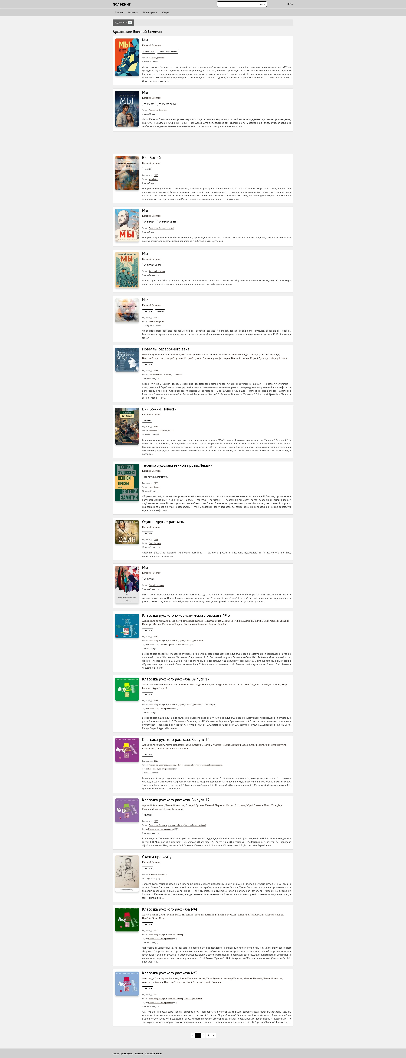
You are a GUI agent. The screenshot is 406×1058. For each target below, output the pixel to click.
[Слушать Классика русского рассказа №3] (127, 983)
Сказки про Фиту (156, 856)
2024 (156, 317)
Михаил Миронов (152, 809)
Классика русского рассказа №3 (169, 972)
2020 (156, 761)
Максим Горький (184, 914)
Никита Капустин (156, 321)
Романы (147, 169)
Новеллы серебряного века (165, 349)
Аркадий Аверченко (153, 620)
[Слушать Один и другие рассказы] (127, 532)
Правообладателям (153, 1053)
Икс (145, 299)
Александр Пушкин (231, 978)
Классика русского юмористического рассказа (168, 644)
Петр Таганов (155, 543)
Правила (139, 1053)
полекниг (122, 4)
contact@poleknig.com (123, 1053)
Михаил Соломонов (158, 874)
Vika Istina (153, 179)
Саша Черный (271, 620)
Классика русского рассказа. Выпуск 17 (176, 679)
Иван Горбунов (173, 620)
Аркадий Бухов (239, 744)
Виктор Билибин (218, 624)
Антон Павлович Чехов (155, 684)
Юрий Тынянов (212, 982)
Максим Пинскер (175, 934)
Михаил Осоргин (211, 354)
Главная (119, 12)
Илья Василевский (193, 620)
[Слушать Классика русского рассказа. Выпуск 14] (127, 750)
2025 (156, 175)
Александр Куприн (199, 684)
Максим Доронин (156, 58)
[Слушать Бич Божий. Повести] (127, 426)
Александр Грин (151, 978)
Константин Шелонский (155, 748)
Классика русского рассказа (160, 708)
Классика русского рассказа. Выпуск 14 (176, 739)
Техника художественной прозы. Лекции (177, 465)
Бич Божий (151, 157)
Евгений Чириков (215, 805)
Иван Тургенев (219, 684)
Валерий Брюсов (174, 358)
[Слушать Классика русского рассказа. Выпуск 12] (127, 810)
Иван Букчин (154, 487)
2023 (156, 483)
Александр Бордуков (158, 640)
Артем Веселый (150, 914)
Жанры (166, 12)
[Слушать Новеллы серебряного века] (127, 359)
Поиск (262, 4)
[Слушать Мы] (127, 57)
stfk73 (170, 430)
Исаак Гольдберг (273, 805)
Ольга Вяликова (156, 374)
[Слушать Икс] (127, 310)
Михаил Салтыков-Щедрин (168, 624)
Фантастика (149, 52)
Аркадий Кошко (221, 744)
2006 (156, 930)
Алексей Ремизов (231, 354)
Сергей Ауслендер (260, 358)
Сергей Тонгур (208, 704)
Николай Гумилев (191, 354)
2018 (156, 700)
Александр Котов (193, 704)
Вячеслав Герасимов (158, 430)
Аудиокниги (123, 22)
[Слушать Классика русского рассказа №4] (127, 919)
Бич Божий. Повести (159, 409)
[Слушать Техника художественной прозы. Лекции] (127, 482)
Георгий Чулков (192, 358)
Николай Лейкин (232, 620)
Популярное (150, 12)
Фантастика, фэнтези (168, 52)
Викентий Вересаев (153, 358)
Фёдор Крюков (279, 358)
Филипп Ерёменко (157, 271)
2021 (156, 539)
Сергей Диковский (270, 684)
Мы (145, 39)
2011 (156, 370)
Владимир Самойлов (173, 374)
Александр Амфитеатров (216, 358)
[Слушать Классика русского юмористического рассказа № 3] (127, 625)
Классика (148, 311)
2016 (156, 636)
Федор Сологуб (250, 354)
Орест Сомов (159, 918)
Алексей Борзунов (176, 640)
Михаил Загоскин (235, 805)
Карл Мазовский (179, 748)
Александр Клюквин (194, 640)
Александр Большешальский (161, 228)
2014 (156, 427)
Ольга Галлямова (156, 585)
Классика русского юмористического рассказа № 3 (186, 615)
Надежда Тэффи (213, 620)
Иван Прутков (278, 744)
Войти (290, 4)
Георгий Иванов (240, 358)
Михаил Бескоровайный (212, 765)
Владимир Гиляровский (251, 914)
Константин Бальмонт (196, 624)
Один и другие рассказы (163, 521)
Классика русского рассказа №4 (169, 909)
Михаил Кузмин (151, 354)
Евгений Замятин (151, 45)
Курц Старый (159, 688)
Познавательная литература (155, 477)
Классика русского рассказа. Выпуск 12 (176, 799)
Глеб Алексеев (195, 982)
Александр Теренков (158, 110)
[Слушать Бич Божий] (127, 173)
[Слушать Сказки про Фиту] (127, 873)
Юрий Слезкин (254, 805)
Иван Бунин (167, 914)
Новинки (133, 12)
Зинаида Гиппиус (269, 354)
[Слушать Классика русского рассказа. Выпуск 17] (127, 689)
